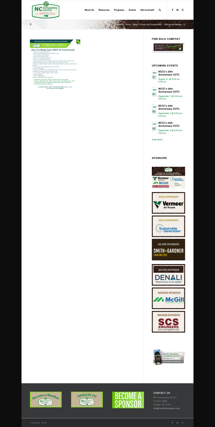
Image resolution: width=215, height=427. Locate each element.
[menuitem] (89, 10)
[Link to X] (182, 9)
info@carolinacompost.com (166, 408)
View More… (158, 139)
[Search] (159, 10)
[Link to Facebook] (172, 9)
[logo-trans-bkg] (45, 10)
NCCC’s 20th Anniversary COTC (169, 73)
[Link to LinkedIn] (177, 9)
